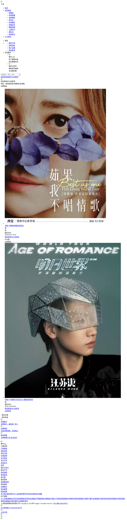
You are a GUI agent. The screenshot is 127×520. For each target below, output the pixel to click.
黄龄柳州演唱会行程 (46, 499)
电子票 (3, 477)
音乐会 (11, 20)
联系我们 (10, 494)
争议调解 (39, 494)
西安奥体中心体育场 (11, 77)
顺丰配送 (4, 475)
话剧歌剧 (12, 17)
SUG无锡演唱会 (6, 499)
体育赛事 (12, 15)
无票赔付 (4, 487)
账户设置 (12, 48)
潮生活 (11, 32)
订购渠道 (4, 448)
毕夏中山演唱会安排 (20, 501)
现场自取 (4, 472)
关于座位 (4, 458)
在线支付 (4, 463)
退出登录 (12, 50)
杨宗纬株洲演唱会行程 (79, 499)
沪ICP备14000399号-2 (60, 503)
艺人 (15, 494)
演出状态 (4, 451)
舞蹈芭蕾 (12, 27)
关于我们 (4, 494)
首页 (6, 8)
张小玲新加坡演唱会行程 (62, 499)
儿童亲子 (12, 29)
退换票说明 (5, 482)
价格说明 (4, 456)
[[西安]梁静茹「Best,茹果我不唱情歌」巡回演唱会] (55, 223)
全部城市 (20, 494)
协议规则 (32, 494)
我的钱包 (12, 45)
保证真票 (4, 489)
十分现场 (8, 37)
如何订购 (4, 453)
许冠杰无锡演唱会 (18, 499)
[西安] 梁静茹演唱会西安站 (14, 226)
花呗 (2, 465)
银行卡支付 (5, 468)
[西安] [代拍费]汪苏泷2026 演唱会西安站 (19, 400)
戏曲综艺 (12, 25)
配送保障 (4, 491)
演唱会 (11, 13)
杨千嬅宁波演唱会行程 (94, 499)
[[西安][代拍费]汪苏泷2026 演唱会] (63, 397)
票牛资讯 (26, 494)
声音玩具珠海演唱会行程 (111, 499)
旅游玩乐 (12, 34)
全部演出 (8, 10)
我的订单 (12, 43)
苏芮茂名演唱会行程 (32, 499)
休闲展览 (12, 22)
